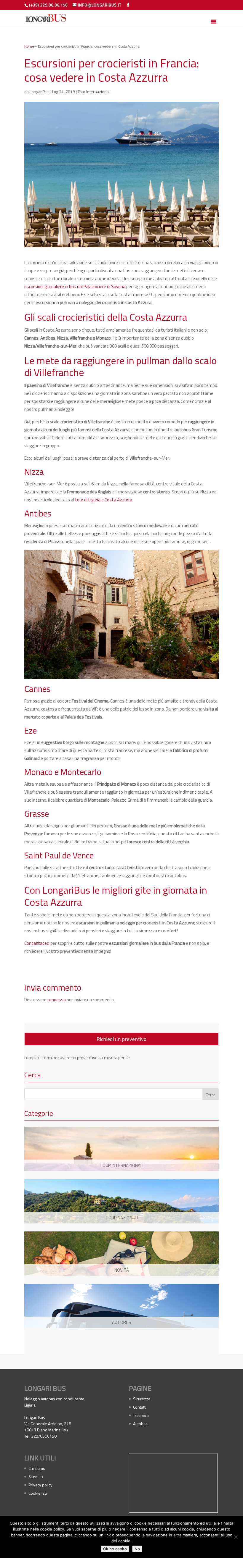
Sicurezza (141, 1399)
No (137, 1548)
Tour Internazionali (94, 91)
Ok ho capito (115, 1548)
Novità (121, 1270)
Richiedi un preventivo (121, 1039)
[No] (236, 1537)
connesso (56, 999)
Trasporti (141, 1415)
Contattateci (36, 943)
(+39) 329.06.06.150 (48, 5)
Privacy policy (40, 1485)
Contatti (139, 1407)
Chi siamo (36, 1468)
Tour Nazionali (121, 1217)
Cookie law (38, 1493)
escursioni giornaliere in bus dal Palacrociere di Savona (74, 286)
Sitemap (35, 1476)
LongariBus (39, 91)
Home (29, 46)
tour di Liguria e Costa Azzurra (103, 499)
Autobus (121, 1322)
